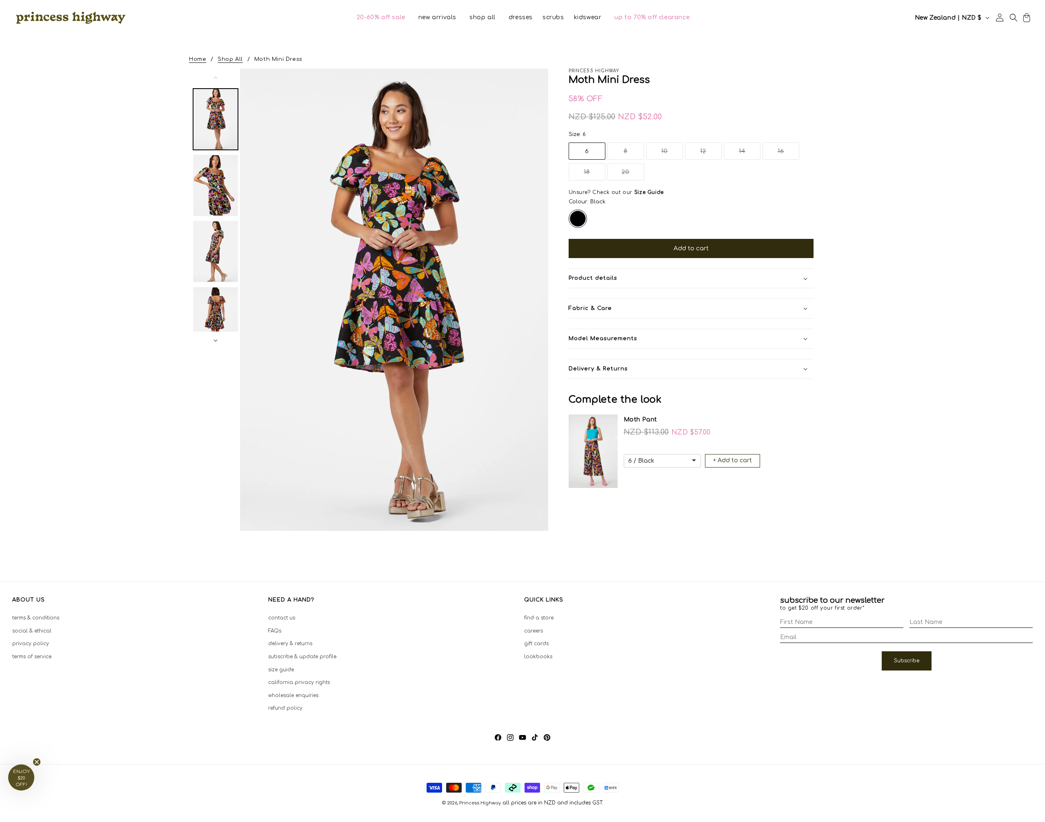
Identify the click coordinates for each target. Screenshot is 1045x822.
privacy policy (30, 643)
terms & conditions (35, 618)
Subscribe (906, 661)
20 (633, 174)
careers (533, 631)
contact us (281, 618)
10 (672, 154)
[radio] (578, 218)
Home (197, 59)
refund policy (285, 708)
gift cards (536, 643)
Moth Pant (640, 420)
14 (749, 154)
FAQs (274, 631)
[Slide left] (216, 77)
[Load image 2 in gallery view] (215, 185)
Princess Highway (480, 803)
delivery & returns (290, 643)
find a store (539, 618)
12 (711, 154)
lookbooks (538, 656)
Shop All (230, 59)
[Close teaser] (37, 762)
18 (594, 174)
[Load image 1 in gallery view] (215, 119)
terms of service (31, 656)
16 (788, 154)
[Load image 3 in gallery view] (215, 251)
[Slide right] (216, 340)
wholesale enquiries (293, 695)
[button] (381, 17)
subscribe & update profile (302, 656)
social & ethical (31, 631)
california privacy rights (299, 682)
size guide (281, 670)
